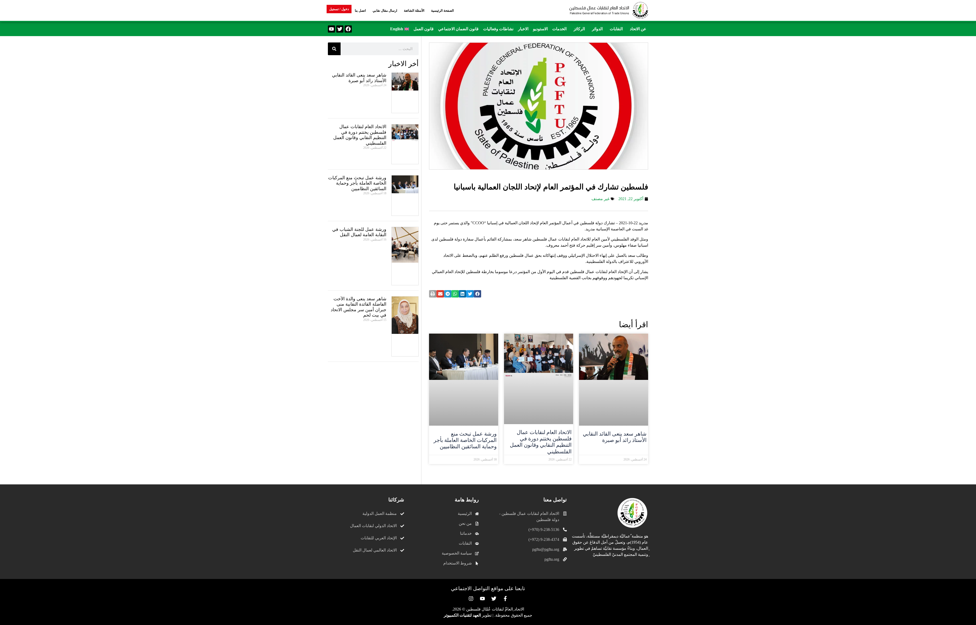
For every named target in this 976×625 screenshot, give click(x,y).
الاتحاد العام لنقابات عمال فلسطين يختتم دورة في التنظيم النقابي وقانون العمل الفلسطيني (541, 442)
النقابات (616, 29)
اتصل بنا (360, 10)
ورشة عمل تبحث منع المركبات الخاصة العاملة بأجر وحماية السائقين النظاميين (465, 440)
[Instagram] (471, 598)
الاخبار (523, 29)
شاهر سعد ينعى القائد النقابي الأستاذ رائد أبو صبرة (615, 437)
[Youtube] (331, 29)
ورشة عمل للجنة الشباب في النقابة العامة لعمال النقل (359, 232)
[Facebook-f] (505, 598)
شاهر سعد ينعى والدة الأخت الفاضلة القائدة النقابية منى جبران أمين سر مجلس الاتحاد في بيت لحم (358, 307)
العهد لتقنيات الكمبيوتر (462, 615)
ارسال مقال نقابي (385, 10)
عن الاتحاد (638, 29)
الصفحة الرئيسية (442, 10)
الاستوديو (540, 29)
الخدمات (559, 29)
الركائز (579, 29)
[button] (637, 29)
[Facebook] (348, 29)
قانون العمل (424, 29)
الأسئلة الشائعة (414, 10)
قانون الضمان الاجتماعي (458, 29)
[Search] (334, 48)
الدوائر (597, 29)
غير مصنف (600, 199)
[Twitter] (339, 29)
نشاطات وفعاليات (498, 29)
